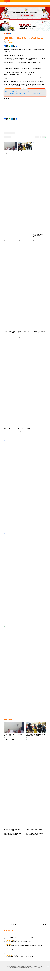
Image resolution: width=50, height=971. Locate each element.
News (5, 36)
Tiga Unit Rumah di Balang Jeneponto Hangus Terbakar (10, 332)
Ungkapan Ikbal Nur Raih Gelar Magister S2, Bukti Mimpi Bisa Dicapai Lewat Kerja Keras (24, 945)
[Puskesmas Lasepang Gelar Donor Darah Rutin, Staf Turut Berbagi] (10, 146)
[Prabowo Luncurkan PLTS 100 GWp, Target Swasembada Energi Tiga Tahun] (25, 382)
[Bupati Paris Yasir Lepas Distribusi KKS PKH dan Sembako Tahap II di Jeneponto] (25, 146)
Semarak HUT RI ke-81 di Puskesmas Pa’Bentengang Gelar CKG (19, 937)
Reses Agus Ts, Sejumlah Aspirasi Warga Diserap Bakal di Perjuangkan (21, 949)
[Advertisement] (25, 108)
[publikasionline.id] (10, 3)
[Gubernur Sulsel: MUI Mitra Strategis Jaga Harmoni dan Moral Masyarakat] (25, 285)
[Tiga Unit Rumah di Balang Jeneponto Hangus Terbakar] (10, 285)
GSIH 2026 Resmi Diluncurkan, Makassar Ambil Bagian (16, 95)
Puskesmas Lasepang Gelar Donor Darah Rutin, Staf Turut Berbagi (10, 152)
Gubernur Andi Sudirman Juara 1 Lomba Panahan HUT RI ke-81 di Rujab (20, 90)
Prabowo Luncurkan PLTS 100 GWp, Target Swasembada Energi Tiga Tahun (24, 430)
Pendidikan (8, 36)
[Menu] (4, 3)
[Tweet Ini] (38, 137)
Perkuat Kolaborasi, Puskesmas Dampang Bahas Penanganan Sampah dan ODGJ (23, 952)
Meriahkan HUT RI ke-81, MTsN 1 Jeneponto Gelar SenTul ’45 (18, 941)
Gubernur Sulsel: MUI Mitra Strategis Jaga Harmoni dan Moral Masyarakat (20, 91)
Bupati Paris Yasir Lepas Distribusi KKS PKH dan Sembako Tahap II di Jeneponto (23, 152)
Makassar (6, 133)
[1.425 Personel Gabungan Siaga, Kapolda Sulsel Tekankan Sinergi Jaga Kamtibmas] (10, 382)
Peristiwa (12, 133)
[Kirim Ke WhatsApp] (45, 137)
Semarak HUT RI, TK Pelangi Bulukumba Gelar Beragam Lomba (19, 956)
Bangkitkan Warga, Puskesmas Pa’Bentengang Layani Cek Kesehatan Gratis (22, 934)
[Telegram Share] (43, 137)
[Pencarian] (45, 3)
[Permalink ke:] (5, 42)
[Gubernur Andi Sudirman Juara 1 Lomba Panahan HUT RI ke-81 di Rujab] (39, 187)
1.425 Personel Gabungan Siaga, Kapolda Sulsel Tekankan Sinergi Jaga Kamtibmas (22, 93)
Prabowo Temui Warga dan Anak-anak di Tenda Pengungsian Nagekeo (39, 332)
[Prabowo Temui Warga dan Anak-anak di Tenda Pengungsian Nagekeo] (39, 285)
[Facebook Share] (36, 137)
